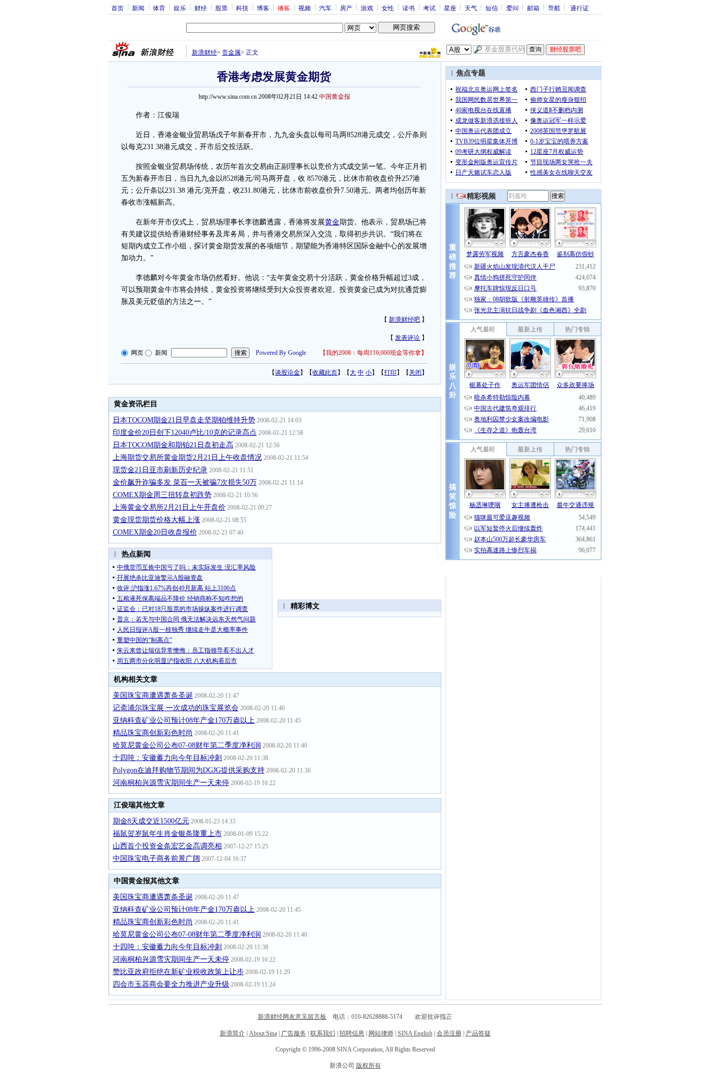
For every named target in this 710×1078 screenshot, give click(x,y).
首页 (117, 8)
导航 (554, 8)
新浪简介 (232, 1033)
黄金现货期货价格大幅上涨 (156, 520)
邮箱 (533, 8)
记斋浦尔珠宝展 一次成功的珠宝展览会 (176, 708)
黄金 (332, 222)
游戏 (367, 8)
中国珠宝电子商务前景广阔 (156, 858)
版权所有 (368, 1065)
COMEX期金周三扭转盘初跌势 (162, 495)
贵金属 (231, 52)
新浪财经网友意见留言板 (292, 1016)
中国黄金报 (334, 96)
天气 (471, 8)
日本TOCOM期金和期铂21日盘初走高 (173, 445)
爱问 (512, 8)
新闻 (138, 8)
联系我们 (322, 1033)
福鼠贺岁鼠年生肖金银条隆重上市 (167, 833)
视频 (304, 8)
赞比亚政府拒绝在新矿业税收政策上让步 (178, 972)
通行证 (579, 8)
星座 (450, 8)
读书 (408, 8)
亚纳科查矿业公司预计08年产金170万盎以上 (184, 720)
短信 (491, 8)
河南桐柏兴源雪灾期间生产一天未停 (171, 783)
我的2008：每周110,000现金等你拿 (373, 352)
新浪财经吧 (404, 319)
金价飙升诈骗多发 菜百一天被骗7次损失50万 (185, 482)
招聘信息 (351, 1033)
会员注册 (449, 1033)
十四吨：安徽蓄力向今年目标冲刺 (167, 758)
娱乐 (180, 8)
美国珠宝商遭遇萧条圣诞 (153, 695)
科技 (242, 8)
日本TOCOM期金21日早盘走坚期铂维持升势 (184, 420)
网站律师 (381, 1033)
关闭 (415, 372)
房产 (346, 8)
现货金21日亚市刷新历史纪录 (160, 470)
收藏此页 (324, 372)
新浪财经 (204, 52)
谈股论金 (287, 372)
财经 (200, 8)
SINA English (415, 1033)
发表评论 (407, 337)
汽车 (325, 8)
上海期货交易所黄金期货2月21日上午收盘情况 (187, 457)
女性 (388, 8)
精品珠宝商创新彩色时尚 (153, 733)
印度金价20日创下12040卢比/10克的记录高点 (185, 432)
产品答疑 (478, 1033)
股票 (221, 8)
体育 (159, 8)
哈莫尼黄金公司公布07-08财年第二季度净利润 (187, 745)
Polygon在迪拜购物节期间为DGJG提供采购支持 (189, 770)
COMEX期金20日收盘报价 (155, 532)
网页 (137, 352)
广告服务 (293, 1033)
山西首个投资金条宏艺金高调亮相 (167, 846)
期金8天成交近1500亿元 (151, 821)
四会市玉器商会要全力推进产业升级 (171, 984)
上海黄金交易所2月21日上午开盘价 (169, 507)
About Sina (263, 1033)
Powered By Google (281, 352)
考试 (429, 8)
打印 (390, 372)
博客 (263, 8)
